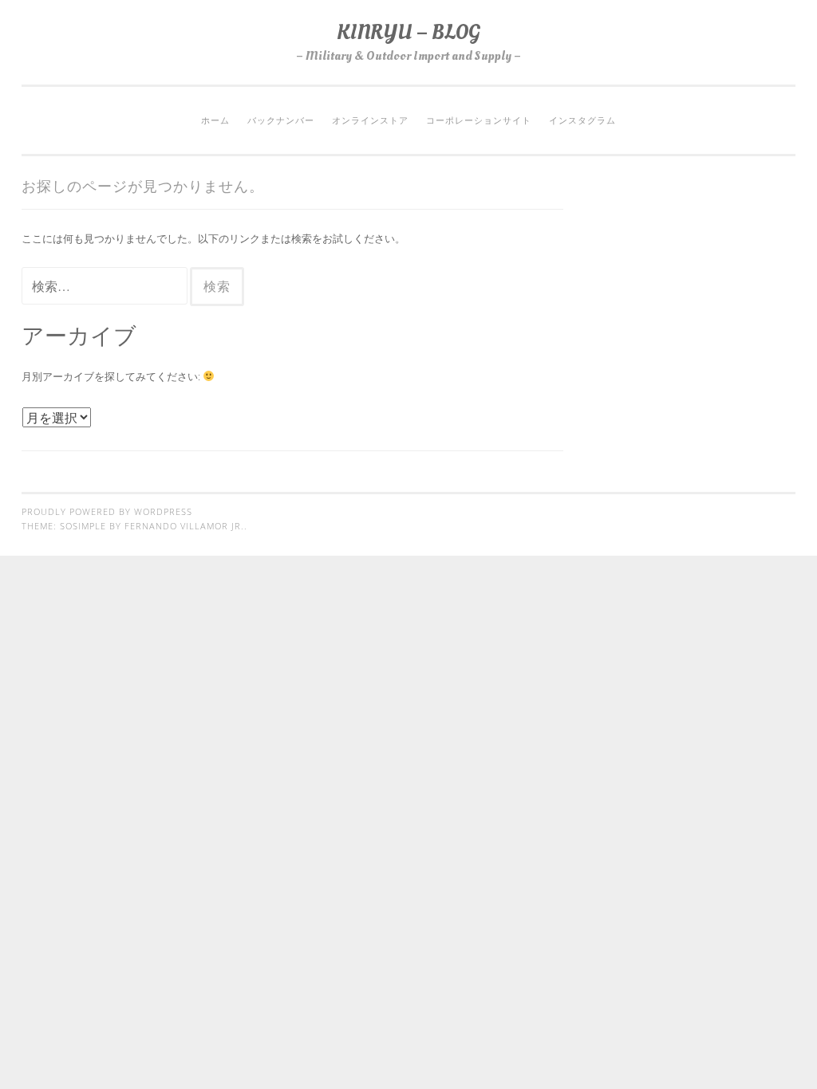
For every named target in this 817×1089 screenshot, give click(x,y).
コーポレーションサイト (478, 120)
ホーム (215, 120)
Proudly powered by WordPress (107, 511)
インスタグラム (582, 120)
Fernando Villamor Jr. (184, 526)
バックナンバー (280, 120)
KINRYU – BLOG (408, 32)
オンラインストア (370, 120)
